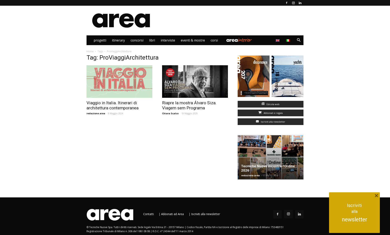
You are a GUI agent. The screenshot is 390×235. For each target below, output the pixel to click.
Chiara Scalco (170, 113)
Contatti (148, 214)
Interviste (168, 40)
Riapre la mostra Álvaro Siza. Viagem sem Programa (189, 105)
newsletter (354, 219)
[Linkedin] (300, 3)
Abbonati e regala (273, 112)
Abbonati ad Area (172, 214)
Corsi (214, 40)
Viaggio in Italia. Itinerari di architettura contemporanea (113, 105)
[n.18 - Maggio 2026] (287, 77)
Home (90, 51)
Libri (152, 40)
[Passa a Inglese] (278, 40)
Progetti (100, 40)
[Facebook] (287, 3)
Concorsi (137, 40)
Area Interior (239, 40)
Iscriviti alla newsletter (272, 121)
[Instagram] (293, 3)
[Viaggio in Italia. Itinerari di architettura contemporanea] (119, 81)
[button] (298, 40)
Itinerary (118, 40)
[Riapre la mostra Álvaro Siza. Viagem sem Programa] (195, 81)
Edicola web (273, 104)
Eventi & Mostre (193, 40)
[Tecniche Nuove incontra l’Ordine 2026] (270, 157)
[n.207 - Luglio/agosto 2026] (254, 77)
